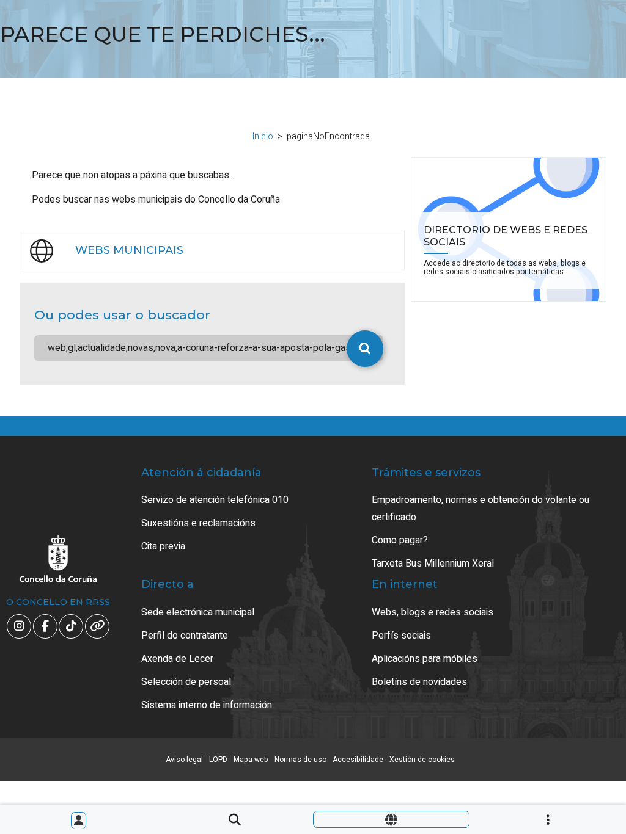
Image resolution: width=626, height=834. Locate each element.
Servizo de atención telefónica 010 (215, 500)
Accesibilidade (358, 759)
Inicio (262, 136)
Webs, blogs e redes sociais (432, 612)
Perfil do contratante (184, 635)
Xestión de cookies (422, 759)
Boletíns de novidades (419, 682)
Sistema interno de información (206, 705)
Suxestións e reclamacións (198, 523)
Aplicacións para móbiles (424, 658)
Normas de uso (300, 759)
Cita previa (163, 546)
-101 (577, 773)
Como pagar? (400, 540)
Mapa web (251, 759)
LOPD (218, 759)
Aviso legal (184, 759)
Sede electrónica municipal (197, 612)
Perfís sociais (401, 635)
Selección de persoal (186, 682)
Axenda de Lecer (177, 658)
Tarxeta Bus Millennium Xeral (433, 563)
